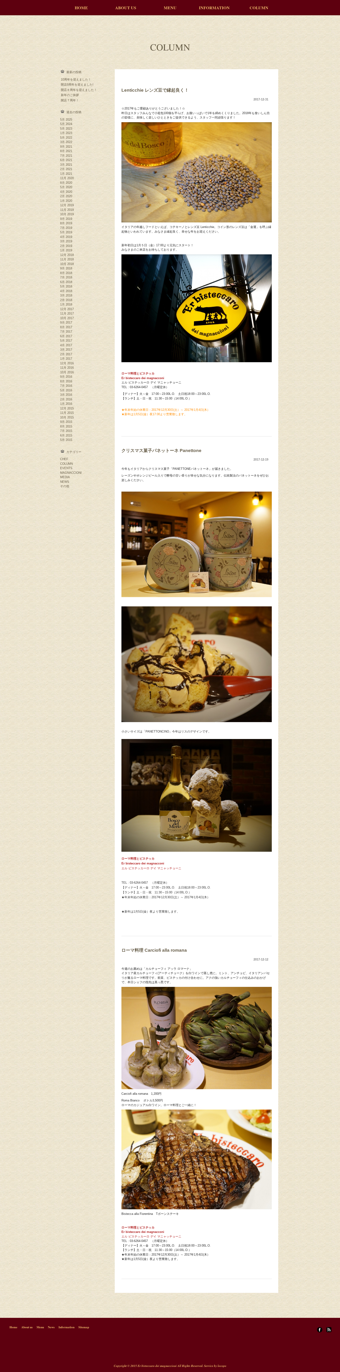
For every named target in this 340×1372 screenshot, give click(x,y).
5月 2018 (66, 286)
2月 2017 (66, 354)
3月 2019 (66, 241)
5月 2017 (66, 340)
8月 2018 (66, 273)
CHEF (64, 459)
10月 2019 (67, 214)
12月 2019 (67, 205)
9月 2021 (66, 146)
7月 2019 (66, 228)
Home (13, 1327)
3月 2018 (66, 295)
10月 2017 (67, 318)
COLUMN (259, 8)
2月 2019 (66, 246)
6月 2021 (66, 160)
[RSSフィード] (328, 1331)
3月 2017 (66, 349)
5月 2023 (66, 128)
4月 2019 (66, 237)
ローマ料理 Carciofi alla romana (154, 950)
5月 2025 (66, 119)
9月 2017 (66, 322)
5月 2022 (66, 137)
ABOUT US (125, 8)
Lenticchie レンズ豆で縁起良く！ (155, 90)
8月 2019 (66, 223)
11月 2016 (67, 367)
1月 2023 (66, 133)
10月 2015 (67, 417)
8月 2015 (66, 426)
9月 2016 (66, 376)
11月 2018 (67, 259)
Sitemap (83, 1327)
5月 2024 (66, 124)
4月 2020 (66, 191)
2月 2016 (66, 399)
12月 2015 (67, 408)
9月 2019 (66, 219)
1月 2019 (66, 250)
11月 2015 (67, 413)
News (51, 1327)
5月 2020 (66, 187)
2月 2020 (66, 196)
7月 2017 (66, 331)
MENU (170, 8)
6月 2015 (66, 435)
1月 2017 (66, 358)
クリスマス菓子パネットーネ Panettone (161, 450)
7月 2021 (66, 155)
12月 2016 (67, 363)
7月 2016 (66, 385)
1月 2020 (66, 201)
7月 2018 (66, 277)
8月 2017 (66, 327)
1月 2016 (66, 403)
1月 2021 (66, 173)
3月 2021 (66, 164)
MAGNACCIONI (71, 472)
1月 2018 (66, 304)
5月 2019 (66, 232)
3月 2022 (66, 142)
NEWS (64, 481)
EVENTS (66, 468)
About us (27, 1327)
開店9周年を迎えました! (77, 84)
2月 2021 (66, 169)
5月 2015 (66, 440)
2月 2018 (66, 300)
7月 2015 (66, 431)
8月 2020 (66, 182)
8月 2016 (66, 381)
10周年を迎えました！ (76, 79)
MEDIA (65, 477)
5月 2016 (66, 390)
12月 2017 (67, 309)
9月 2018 (66, 268)
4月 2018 (66, 291)
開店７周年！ (70, 100)
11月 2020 (67, 178)
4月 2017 (66, 345)
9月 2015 (66, 422)
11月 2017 (67, 313)
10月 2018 (67, 264)
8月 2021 (66, 151)
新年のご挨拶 (70, 95)
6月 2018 (66, 282)
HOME (81, 8)
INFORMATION (214, 8)
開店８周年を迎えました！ (79, 90)
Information (66, 1327)
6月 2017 (66, 336)
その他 (64, 486)
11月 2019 (67, 210)
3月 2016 (66, 394)
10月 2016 (67, 372)
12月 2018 (67, 255)
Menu (40, 1327)
